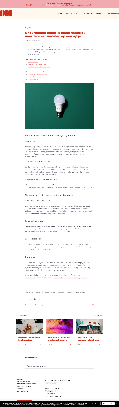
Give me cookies (108, 404)
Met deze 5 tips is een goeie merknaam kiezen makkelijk (59, 338)
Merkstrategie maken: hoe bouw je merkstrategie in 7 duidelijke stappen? (29, 338)
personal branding (80, 292)
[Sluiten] (117, 404)
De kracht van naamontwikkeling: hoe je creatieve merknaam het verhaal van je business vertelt (88, 338)
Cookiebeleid (50, 393)
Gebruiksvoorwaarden (54, 396)
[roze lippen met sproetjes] (59, 326)
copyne (38, 292)
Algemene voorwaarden (55, 388)
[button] (99, 13)
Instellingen (95, 404)
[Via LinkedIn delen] (35, 299)
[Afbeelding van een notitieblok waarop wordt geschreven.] (29, 326)
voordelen (61, 292)
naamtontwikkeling (49, 292)
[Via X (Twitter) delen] (30, 299)
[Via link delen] (40, 299)
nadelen (69, 292)
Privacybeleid (50, 391)
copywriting (29, 292)
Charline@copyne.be (24, 386)
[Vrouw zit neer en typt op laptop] (89, 326)
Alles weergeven (98, 315)
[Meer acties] (93, 28)
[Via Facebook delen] (26, 299)
